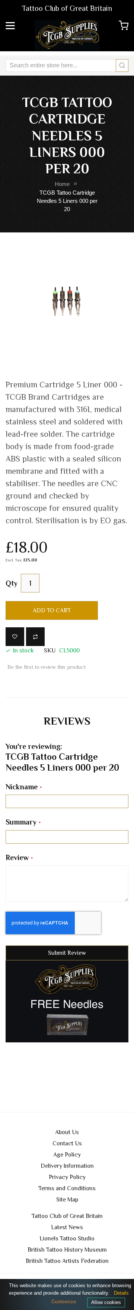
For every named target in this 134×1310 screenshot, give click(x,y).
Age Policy (67, 1154)
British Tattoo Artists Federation (67, 1261)
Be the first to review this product (46, 667)
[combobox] (67, 65)
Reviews (67, 721)
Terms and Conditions (67, 1188)
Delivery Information (67, 1166)
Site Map (67, 1199)
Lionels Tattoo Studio (67, 1238)
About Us (67, 1132)
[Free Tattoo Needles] (67, 1001)
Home (62, 184)
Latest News (67, 1227)
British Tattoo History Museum (67, 1249)
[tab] (67, 721)
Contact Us (67, 1143)
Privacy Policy (67, 1177)
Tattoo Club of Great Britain (67, 1216)
